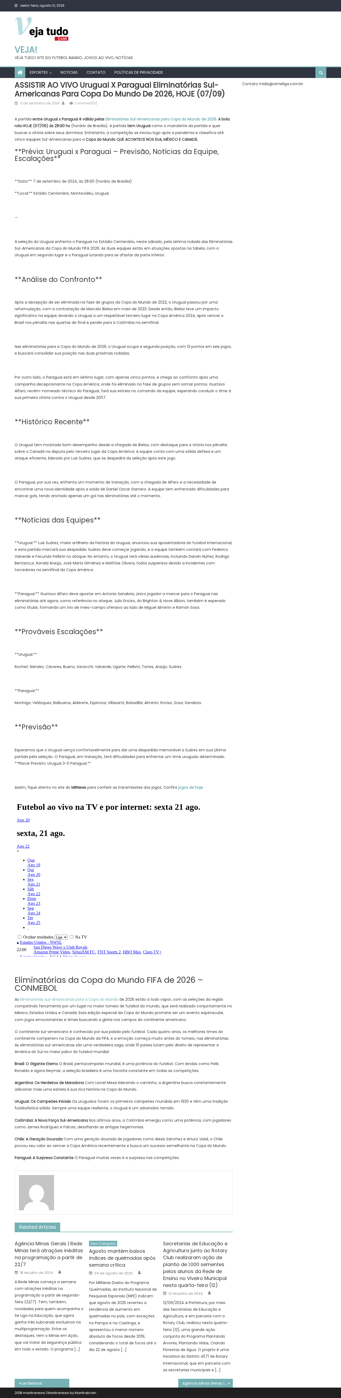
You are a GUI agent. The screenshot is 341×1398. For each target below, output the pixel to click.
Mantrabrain (85, 1392)
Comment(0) (85, 103)
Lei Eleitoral (32, 1383)
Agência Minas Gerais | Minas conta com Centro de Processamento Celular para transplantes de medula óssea (207, 1383)
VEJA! (26, 50)
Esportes (39, 72)
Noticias (69, 72)
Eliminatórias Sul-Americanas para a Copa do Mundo (69, 999)
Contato (96, 72)
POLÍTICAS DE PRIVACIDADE (139, 72)
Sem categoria (103, 1243)
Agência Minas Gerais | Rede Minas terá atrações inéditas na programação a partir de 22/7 (49, 1254)
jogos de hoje (190, 787)
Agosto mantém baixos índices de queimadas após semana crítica (122, 1258)
